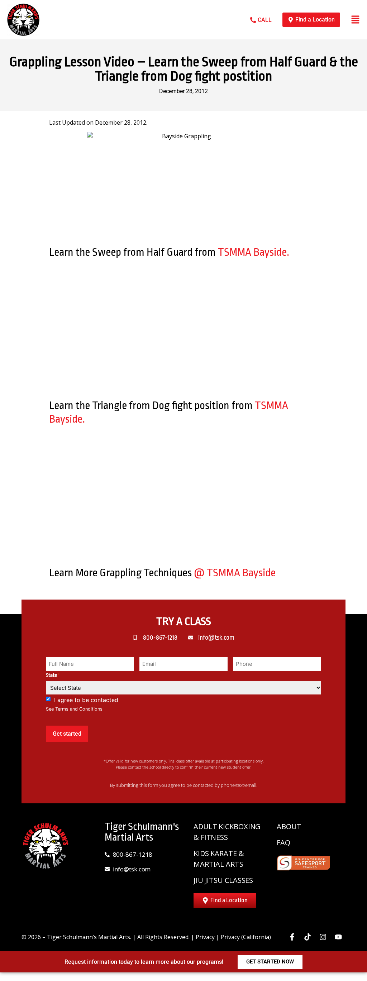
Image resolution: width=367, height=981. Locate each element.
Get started (67, 733)
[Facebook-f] (292, 937)
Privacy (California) (246, 937)
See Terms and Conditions (74, 709)
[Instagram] (323, 937)
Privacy (205, 937)
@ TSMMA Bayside (235, 573)
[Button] (355, 19)
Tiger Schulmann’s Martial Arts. (89, 937)
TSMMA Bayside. (253, 252)
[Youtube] (338, 937)
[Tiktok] (307, 937)
